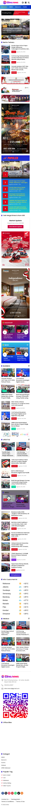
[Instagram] (9, 793)
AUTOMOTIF (20, 501)
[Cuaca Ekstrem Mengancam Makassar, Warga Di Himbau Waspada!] (9, 498)
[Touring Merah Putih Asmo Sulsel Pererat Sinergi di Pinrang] (9, 329)
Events (19, 330)
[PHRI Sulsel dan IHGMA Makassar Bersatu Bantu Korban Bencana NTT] (9, 351)
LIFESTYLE (14, 528)
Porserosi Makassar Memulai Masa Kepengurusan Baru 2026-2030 (20, 534)
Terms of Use (20, 801)
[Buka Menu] (26, 3)
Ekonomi (14, 559)
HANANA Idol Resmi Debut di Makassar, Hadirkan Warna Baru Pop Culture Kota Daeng (18, 201)
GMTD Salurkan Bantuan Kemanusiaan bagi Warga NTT (13, 30)
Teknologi (14, 475)
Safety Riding (7, 783)
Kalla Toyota (7, 786)
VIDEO (5, 499)
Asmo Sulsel (6, 775)
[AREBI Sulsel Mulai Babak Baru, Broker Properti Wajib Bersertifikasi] (8, 389)
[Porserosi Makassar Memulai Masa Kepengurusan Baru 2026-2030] (5, 536)
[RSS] (21, 793)
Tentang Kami (15, 799)
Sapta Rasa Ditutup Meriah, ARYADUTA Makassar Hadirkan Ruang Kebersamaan (19, 566)
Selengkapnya (15, 575)
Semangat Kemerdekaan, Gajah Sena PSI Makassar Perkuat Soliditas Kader (17, 195)
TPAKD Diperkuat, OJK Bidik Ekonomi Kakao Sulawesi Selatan (19, 555)
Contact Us (5, 799)
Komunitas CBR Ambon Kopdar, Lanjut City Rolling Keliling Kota (22, 336)
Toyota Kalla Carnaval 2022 (20, 505)
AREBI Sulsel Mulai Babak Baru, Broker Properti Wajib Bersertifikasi (7, 396)
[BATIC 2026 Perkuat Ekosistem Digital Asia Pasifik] (5, 473)
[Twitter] (6, 793)
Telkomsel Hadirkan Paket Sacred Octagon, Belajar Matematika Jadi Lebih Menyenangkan (19, 462)
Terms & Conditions (7, 801)
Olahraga (14, 539)
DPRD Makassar (5, 768)
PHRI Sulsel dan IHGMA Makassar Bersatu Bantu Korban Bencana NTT (8, 358)
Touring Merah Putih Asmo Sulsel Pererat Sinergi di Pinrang (8, 336)
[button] (23, 3)
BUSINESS (14, 72)
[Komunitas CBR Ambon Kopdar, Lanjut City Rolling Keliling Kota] (22, 329)
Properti (4, 391)
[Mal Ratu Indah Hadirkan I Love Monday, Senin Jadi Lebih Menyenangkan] (5, 526)
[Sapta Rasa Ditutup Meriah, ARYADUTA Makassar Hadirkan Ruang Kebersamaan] (5, 567)
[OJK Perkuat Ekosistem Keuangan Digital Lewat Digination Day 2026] (23, 372)
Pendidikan (14, 466)
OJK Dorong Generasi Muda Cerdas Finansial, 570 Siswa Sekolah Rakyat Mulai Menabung (20, 58)
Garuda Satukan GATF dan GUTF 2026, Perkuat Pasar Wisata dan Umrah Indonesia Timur (19, 68)
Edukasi (14, 52)
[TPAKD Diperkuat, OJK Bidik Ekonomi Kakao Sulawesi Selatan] (5, 557)
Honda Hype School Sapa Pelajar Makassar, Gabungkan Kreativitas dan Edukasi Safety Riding (20, 48)
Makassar (6, 780)
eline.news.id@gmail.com (11, 688)
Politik (18, 353)
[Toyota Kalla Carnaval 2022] (22, 499)
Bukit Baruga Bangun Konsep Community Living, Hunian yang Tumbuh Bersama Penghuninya (22, 396)
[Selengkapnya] (27, 322)
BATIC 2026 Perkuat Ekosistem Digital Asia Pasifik (20, 472)
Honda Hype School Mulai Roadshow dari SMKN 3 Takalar (17, 188)
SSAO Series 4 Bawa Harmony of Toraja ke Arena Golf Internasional (20, 403)
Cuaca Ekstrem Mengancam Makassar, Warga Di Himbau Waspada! (8, 505)
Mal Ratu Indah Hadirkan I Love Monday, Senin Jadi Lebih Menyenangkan (19, 524)
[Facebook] (2, 793)
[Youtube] (12, 793)
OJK (4, 778)
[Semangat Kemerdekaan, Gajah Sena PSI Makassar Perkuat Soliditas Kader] (22, 351)
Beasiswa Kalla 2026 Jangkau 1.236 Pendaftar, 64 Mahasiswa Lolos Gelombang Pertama (20, 514)
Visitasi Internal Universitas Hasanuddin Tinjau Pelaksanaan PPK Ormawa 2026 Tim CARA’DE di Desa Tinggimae (19, 546)
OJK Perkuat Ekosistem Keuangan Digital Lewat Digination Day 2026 (22, 380)
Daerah (5, 26)
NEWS (3, 757)
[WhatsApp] (15, 793)
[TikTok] (18, 793)
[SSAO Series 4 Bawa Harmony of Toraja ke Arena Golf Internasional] (5, 405)
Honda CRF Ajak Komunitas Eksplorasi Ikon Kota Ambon (18, 208)
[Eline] (10, 2)
